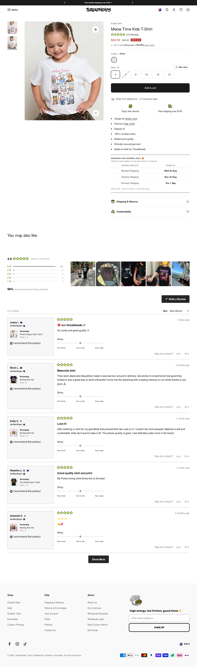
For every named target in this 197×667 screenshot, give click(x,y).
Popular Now (13, 602)
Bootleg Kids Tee (27, 381)
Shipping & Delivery (54, 602)
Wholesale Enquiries (98, 613)
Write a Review (179, 300)
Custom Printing (15, 624)
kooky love (116, 23)
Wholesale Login (96, 619)
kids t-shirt (129, 123)
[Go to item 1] (12, 28)
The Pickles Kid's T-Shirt (30, 483)
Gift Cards (93, 630)
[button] (150, 34)
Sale (9, 607)
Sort (165, 310)
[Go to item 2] (12, 42)
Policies (48, 624)
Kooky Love (131, 118)
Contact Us (50, 630)
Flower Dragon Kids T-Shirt (31, 335)
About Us (92, 602)
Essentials (12, 619)
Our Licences (94, 607)
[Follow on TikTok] (25, 644)
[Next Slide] (187, 273)
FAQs (47, 619)
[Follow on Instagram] (17, 644)
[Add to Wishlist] (95, 113)
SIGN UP (159, 627)
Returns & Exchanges (55, 607)
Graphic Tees (14, 613)
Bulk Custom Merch (98, 624)
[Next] (132, 2)
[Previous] (64, 2)
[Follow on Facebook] (9, 644)
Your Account (51, 613)
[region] (130, 273)
